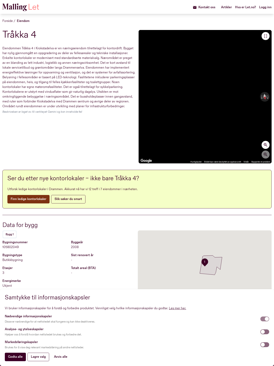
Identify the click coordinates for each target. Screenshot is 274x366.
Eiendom (23, 21)
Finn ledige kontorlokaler (28, 199)
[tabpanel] (69, 271)
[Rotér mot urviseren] (261, 97)
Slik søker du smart (68, 199)
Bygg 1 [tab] (10, 234)
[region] (205, 96)
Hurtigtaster (196, 162)
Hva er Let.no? (245, 7)
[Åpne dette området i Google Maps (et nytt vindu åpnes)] (146, 160)
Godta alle (15, 357)
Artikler (226, 7)
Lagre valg (38, 357)
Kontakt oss (206, 7)
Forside (7, 21)
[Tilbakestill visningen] (264, 97)
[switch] (264, 319)
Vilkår (246, 162)
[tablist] (9, 234)
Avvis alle (60, 357)
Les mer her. (177, 308)
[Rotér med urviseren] (268, 97)
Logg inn (265, 7)
